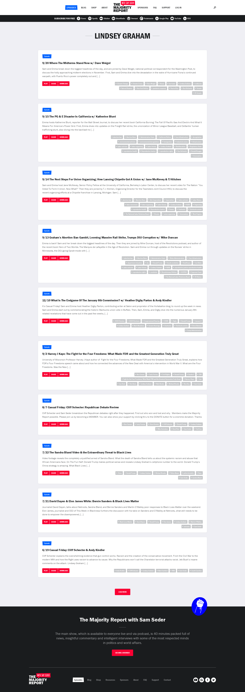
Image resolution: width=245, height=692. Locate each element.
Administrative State (147, 137)
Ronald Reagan (196, 151)
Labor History (197, 200)
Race (200, 473)
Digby (175, 321)
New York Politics (142, 88)
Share (53, 83)
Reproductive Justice (148, 151)
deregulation (197, 137)
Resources (110, 679)
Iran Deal (122, 384)
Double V (191, 374)
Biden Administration (177, 258)
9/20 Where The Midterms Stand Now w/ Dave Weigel (76, 63)
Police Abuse (174, 473)
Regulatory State (196, 146)
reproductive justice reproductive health (188, 267)
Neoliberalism (180, 146)
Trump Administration (194, 330)
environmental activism (127, 142)
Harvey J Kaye (189, 379)
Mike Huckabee (163, 429)
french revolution (173, 263)
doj (147, 263)
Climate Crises (137, 83)
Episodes (71, 7)
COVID (166, 321)
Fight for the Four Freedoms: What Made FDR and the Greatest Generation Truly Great (152, 379)
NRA (173, 570)
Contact (167, 679)
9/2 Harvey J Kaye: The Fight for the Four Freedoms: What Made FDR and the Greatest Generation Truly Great (110, 354)
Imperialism (170, 200)
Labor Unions (151, 146)
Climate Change (122, 83)
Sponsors (143, 7)
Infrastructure (197, 142)
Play (46, 83)
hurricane (172, 83)
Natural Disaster (126, 88)
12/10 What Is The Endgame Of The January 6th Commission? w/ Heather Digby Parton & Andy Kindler (107, 300)
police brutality (188, 473)
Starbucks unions (196, 209)
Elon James (167, 522)
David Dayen (141, 522)
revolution (153, 272)
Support (166, 7)
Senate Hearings (154, 325)
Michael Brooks (174, 384)
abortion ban (117, 137)
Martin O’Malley (196, 522)
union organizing (169, 214)
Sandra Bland (197, 478)
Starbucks (181, 209)
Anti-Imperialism (155, 200)
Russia (171, 209)
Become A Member (122, 653)
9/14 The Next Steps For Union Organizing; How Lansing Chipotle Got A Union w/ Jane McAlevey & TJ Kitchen (111, 179)
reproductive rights (166, 151)
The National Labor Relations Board (137, 214)
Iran (200, 379)
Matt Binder (160, 384)
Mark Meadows (139, 325)
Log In (178, 7)
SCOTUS (184, 272)
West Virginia (197, 214)
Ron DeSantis (187, 88)
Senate (199, 88)
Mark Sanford (162, 570)
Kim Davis (133, 384)
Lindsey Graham (185, 83)
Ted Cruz (199, 429)
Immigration (167, 142)
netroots (187, 526)
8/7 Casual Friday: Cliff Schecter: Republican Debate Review (80, 407)
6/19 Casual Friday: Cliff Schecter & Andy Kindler (73, 550)
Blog (83, 7)
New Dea (187, 384)
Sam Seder (198, 384)
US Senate (198, 93)
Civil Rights (166, 374)
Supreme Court (196, 272)
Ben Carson (140, 374)
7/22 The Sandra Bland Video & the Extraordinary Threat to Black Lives (86, 452)
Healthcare (187, 263)
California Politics (165, 137)
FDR (200, 374)
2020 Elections (134, 321)
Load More (122, 592)
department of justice (134, 263)
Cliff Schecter (167, 424)
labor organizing (137, 146)
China (120, 473)
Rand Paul (176, 429)
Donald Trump (157, 263)
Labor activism (122, 146)
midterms (198, 83)
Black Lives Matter (126, 522)
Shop (93, 7)
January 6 (198, 321)
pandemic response (159, 88)
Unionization (197, 156)
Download (64, 83)
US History (198, 277)
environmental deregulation (149, 142)
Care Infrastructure (181, 137)
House (162, 83)
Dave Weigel (151, 83)
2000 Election (119, 321)
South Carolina (196, 570)
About (104, 7)
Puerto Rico (174, 88)
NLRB (188, 204)
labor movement (132, 204)
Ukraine (156, 214)
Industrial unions (182, 142)
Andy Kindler (120, 570)
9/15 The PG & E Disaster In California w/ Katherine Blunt (79, 116)
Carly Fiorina (153, 374)
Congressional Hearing (152, 321)
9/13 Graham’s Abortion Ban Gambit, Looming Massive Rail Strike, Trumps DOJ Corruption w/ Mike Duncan (110, 237)
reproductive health (130, 151)
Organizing (198, 204)
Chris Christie (154, 424)
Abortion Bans (131, 137)
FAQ (155, 7)
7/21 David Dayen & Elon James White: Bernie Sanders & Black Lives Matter (90, 501)
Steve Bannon (197, 325)
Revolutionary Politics (169, 272)
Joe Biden (198, 263)
